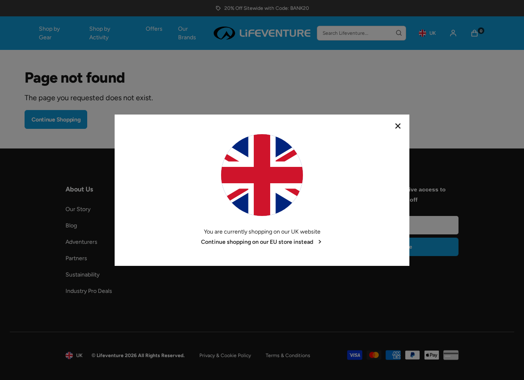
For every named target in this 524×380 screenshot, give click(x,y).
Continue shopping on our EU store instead (257, 241)
